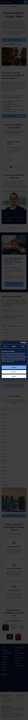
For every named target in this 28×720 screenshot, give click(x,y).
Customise (13, 371)
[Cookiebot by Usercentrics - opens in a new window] (20, 343)
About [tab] (22, 346)
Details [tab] (14, 346)
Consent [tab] (5, 346)
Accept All (14, 367)
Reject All (14, 376)
